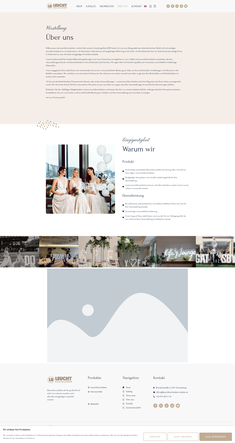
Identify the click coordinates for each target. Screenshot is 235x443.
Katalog (91, 6)
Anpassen (155, 437)
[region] (117, 434)
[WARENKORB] (155, 6)
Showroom (107, 6)
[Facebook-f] (168, 6)
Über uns (123, 6)
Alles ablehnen (183, 437)
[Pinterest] (186, 6)
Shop (79, 6)
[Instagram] (172, 6)
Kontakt (137, 6)
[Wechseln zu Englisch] (145, 6)
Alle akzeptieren (216, 437)
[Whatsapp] (177, 6)
